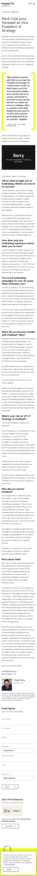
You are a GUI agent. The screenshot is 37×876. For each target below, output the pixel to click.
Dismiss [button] (9, 869)
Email (5, 737)
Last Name (6, 728)
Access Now (9, 826)
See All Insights (11, 12)
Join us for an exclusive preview (12, 802)
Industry (6, 774)
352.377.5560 (6, 674)
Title (4, 765)
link (24, 176)
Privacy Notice (10, 864)
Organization (8, 756)
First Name (7, 719)
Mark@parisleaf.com (9, 671)
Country (6, 746)
